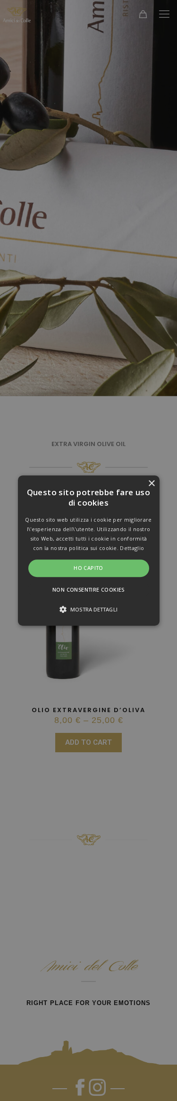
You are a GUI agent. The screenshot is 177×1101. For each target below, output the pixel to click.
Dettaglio (132, 547)
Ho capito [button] (88, 568)
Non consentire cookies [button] (88, 589)
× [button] (151, 483)
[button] (89, 550)
